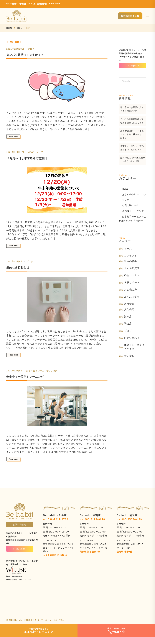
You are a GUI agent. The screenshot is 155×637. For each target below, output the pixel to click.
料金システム (132, 275)
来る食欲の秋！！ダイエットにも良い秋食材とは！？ (132, 134)
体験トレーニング (41, 631)
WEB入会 (116, 630)
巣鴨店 (128, 316)
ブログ (31, 49)
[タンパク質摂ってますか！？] (57, 84)
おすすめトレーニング (37, 370)
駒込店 (128, 323)
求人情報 (129, 356)
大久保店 (129, 309)
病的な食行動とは (17, 267)
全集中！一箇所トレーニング (25, 376)
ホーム (128, 248)
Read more (13, 136)
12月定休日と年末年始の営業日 (26, 158)
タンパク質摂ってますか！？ (25, 54)
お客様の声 (130, 289)
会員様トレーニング (133, 211)
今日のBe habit (130, 205)
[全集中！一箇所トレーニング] (57, 407)
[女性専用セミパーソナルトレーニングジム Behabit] (16, 15)
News (31, 152)
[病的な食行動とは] (57, 300)
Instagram (132, 65)
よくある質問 (132, 268)
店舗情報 (129, 304)
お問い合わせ (132, 338)
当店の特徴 (130, 261)
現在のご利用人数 (130, 16)
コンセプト (130, 255)
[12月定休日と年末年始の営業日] (57, 191)
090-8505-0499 (132, 519)
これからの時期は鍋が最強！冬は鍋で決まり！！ (132, 121)
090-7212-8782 (58, 519)
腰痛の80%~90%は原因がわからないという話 (132, 160)
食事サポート (132, 282)
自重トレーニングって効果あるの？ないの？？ (132, 148)
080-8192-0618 (95, 519)
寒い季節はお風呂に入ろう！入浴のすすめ (132, 109)
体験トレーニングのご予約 (134, 347)
